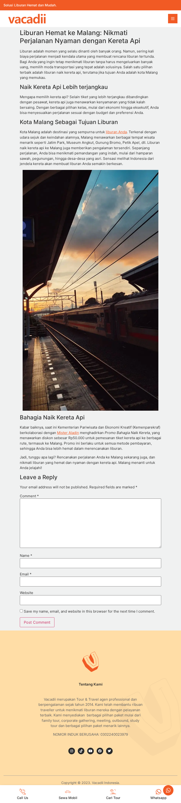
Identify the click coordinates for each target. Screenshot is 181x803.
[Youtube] (90, 751)
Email (26, 574)
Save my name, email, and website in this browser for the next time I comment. (89, 611)
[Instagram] (71, 751)
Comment (29, 496)
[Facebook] (100, 751)
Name (26, 555)
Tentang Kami (91, 684)
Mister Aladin (68, 432)
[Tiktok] (81, 751)
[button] (172, 18)
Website (26, 592)
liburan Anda (116, 132)
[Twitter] (109, 751)
